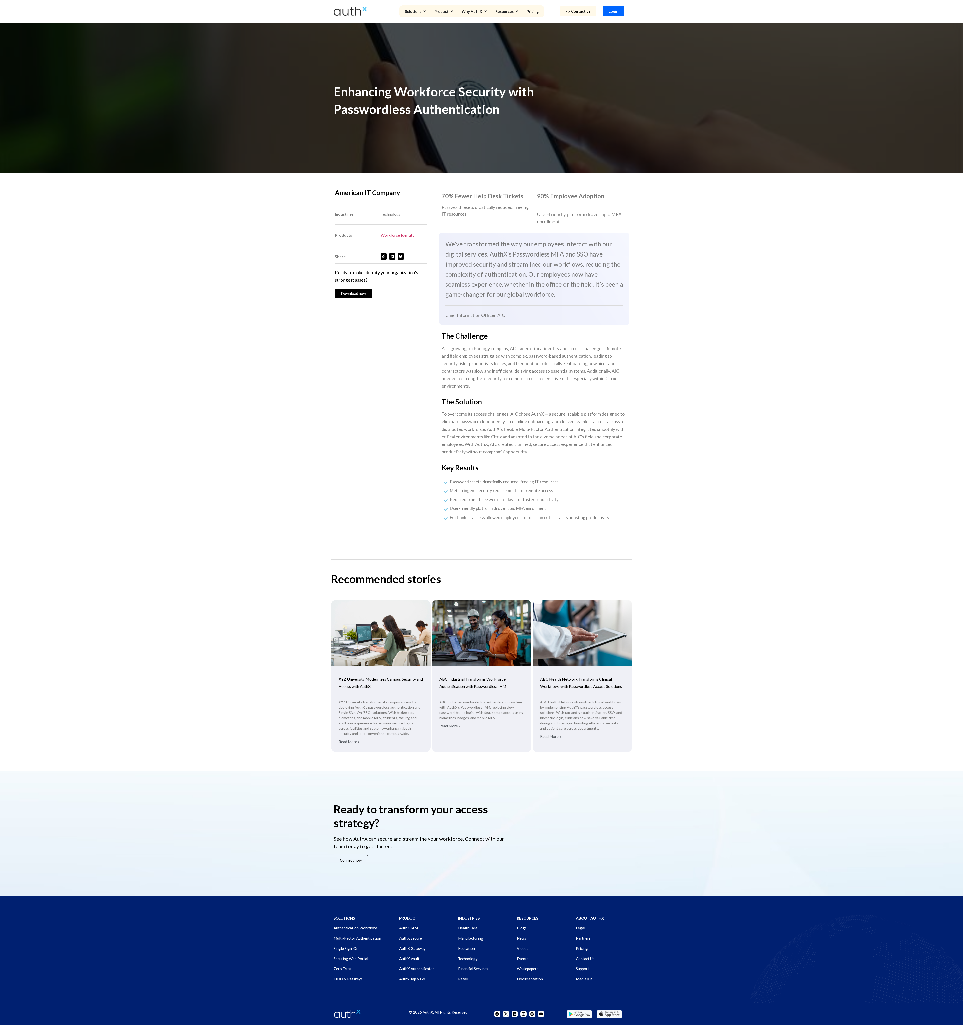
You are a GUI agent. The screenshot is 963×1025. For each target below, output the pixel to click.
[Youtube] (541, 1014)
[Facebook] (497, 1014)
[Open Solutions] (424, 11)
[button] (351, 860)
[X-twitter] (506, 1014)
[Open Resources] (517, 11)
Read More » (349, 742)
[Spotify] (532, 1014)
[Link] (384, 256)
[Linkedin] (515, 1014)
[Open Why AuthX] (485, 11)
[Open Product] (452, 11)
